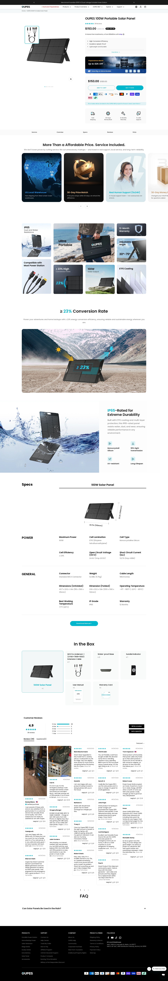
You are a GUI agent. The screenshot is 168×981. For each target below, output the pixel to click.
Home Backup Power (29, 940)
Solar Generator (27, 943)
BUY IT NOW (130, 88)
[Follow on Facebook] (108, 937)
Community (72, 943)
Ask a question (136, 731)
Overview (60, 132)
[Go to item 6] (52, 86)
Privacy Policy (94, 947)
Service (34, 132)
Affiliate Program (46, 950)
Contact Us (44, 937)
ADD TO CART (101, 88)
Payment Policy (95, 950)
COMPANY (72, 933)
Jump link (88, 58)
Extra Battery (26, 953)
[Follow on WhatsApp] (120, 937)
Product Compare (47, 956)
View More (115, 52)
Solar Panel (25, 956)
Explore (108, 7)
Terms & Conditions (96, 943)
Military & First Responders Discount (53, 962)
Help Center (45, 940)
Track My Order (46, 943)
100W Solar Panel (102, 485)
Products (66, 7)
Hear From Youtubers (75, 950)
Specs (85, 132)
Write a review (137, 726)
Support (119, 7)
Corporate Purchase (75, 947)
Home (24, 11)
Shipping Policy (95, 937)
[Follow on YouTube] (112, 937)
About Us (71, 937)
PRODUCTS (26, 933)
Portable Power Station (29, 937)
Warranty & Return (96, 940)
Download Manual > (84, 623)
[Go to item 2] (46, 86)
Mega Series (26, 947)
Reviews (110, 132)
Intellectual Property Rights (77, 953)
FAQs (134, 132)
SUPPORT (44, 933)
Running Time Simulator (49, 959)
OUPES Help (72, 940)
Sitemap (93, 953)
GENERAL (28, 574)
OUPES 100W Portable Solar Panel (37, 11)
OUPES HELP (96, 7)
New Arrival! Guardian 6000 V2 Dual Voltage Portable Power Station (84, 2)
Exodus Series (26, 950)
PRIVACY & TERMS (96, 933)
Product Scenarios (81, 7)
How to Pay (44, 947)
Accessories (26, 959)
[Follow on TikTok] (116, 937)
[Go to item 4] (49, 86)
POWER (27, 538)
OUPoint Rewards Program (49, 953)
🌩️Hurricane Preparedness (50, 7)
